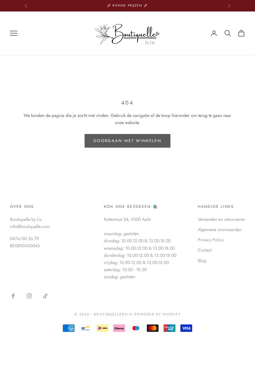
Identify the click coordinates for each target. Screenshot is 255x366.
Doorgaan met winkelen (127, 141)
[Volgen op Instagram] (29, 296)
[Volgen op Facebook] (13, 296)
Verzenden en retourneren (221, 219)
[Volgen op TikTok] (45, 296)
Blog (202, 260)
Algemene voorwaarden (220, 229)
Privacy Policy (211, 240)
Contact (205, 250)
